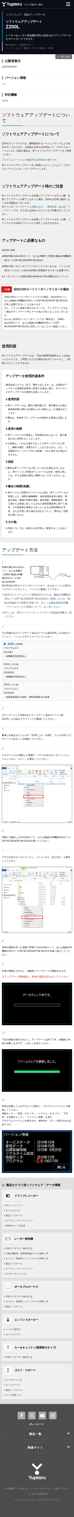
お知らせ (24, 1488)
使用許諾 (52, 206)
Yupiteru (12, 45)
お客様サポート (26, 45)
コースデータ (12, 1380)
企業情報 (10, 1488)
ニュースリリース (41, 1488)
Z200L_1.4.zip (15, 643)
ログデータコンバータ (16, 1273)
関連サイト (35, 1447)
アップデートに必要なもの (29, 206)
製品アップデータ (14, 1215)
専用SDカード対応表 (15, 1225)
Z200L (5, 100)
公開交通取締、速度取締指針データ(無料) (25, 1253)
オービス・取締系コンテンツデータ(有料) (25, 1258)
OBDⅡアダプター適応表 (17, 1248)
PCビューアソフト (14, 1205)
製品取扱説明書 (59, 602)
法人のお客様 (38, 1494)
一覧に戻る (65, 56)
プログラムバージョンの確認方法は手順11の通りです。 (30, 159)
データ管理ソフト (14, 1395)
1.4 (3, 83)
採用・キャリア (62, 1488)
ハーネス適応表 (13, 1329)
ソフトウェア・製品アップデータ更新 (27, 48)
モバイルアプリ (13, 1210)
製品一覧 (35, 1433)
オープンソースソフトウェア (19, 1220)
